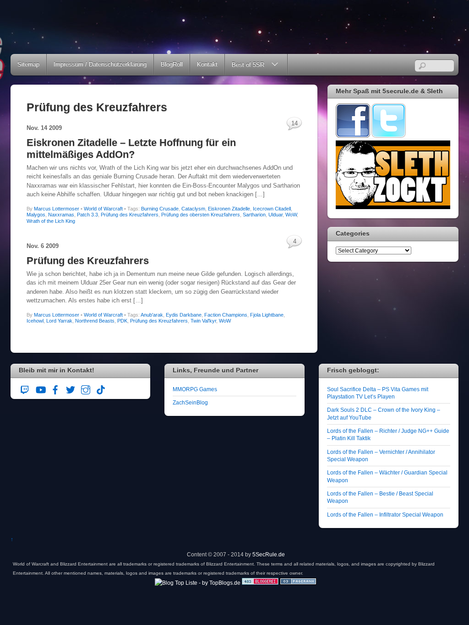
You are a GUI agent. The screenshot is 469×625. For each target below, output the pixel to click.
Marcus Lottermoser (56, 208)
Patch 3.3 (87, 214)
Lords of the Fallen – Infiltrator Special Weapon (385, 514)
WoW (291, 214)
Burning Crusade (160, 208)
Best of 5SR (248, 64)
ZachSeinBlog (190, 402)
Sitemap (28, 64)
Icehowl (35, 320)
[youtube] (40, 389)
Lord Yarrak (59, 320)
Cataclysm (193, 208)
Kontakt (207, 64)
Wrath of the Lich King (51, 221)
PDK (122, 320)
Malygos (36, 214)
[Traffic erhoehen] (298, 583)
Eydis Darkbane (184, 315)
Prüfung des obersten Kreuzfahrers (200, 214)
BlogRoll (172, 64)
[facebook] (55, 389)
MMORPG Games (195, 389)
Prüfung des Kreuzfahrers (129, 214)
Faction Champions (225, 315)
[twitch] (25, 389)
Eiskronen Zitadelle (229, 208)
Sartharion (254, 214)
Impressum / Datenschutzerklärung (100, 64)
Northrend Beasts (95, 320)
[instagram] (85, 389)
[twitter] (70, 389)
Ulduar (275, 214)
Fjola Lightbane (267, 315)
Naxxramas (61, 214)
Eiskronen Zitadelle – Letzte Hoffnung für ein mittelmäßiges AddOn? (131, 148)
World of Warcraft (103, 208)
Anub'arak (152, 315)
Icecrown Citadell (272, 208)
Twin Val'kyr (203, 320)
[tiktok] (100, 389)
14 (294, 123)
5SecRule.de (268, 554)
